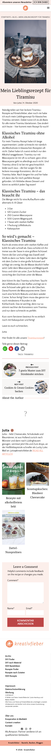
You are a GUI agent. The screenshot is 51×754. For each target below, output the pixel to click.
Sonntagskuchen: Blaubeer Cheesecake (37, 493)
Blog (15, 17)
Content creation (12, 722)
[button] (5, 348)
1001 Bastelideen (12, 666)
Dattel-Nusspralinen (13, 550)
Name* (10, 608)
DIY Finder (10, 659)
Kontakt (8, 726)
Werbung (9, 692)
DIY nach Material (13, 663)
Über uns (9, 716)
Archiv (8, 656)
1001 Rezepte (11, 676)
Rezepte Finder (12, 669)
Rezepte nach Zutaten (15, 672)
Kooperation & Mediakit (16, 719)
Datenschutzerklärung (15, 689)
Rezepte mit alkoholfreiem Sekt (13, 502)
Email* (29, 608)
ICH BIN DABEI (41, 2)
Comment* (12, 580)
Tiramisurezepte (35, 338)
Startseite (6, 17)
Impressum (10, 686)
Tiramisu (28, 354)
